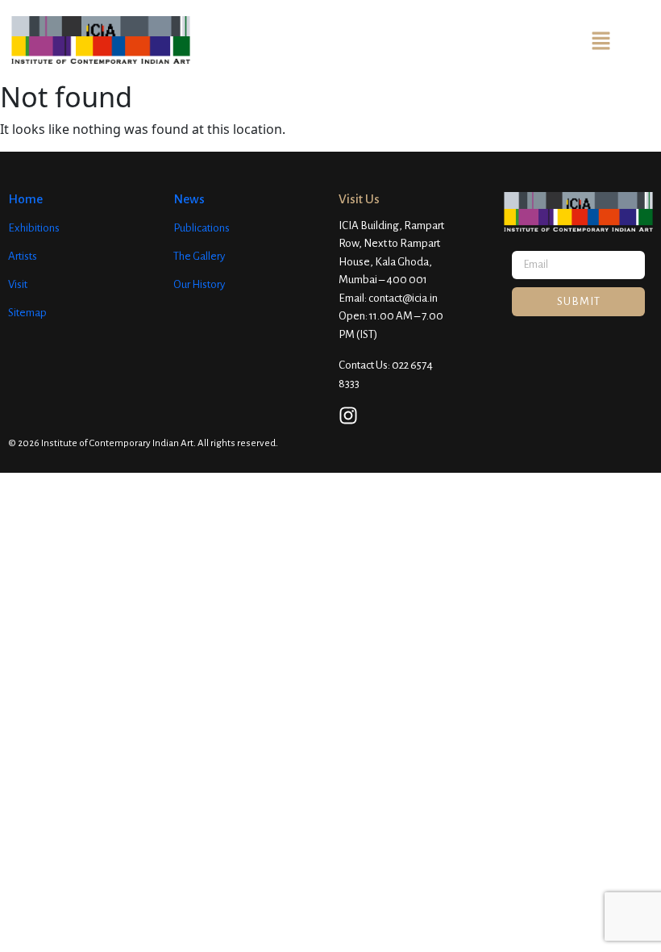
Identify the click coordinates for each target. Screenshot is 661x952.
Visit (17, 284)
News (189, 199)
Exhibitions (34, 228)
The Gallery (199, 256)
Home (25, 199)
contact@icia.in (403, 298)
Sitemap (27, 313)
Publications (201, 228)
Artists (22, 256)
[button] (600, 39)
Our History (199, 284)
